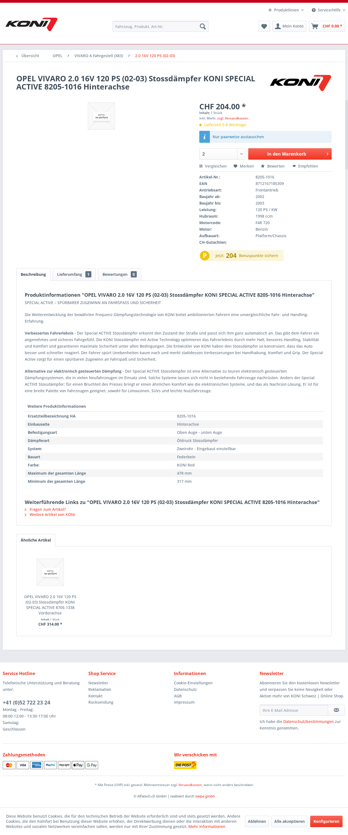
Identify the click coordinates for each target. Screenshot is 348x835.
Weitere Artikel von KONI (52, 514)
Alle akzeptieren (289, 821)
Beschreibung (33, 274)
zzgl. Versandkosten (232, 118)
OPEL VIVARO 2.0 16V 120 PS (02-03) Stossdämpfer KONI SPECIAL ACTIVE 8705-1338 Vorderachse (50, 605)
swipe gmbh (205, 796)
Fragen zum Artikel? (47, 509)
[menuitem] (161, 26)
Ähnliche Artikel (36, 540)
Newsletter (98, 682)
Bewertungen (118, 274)
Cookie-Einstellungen (193, 682)
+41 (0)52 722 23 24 (26, 702)
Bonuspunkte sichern (258, 255)
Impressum (184, 702)
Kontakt (95, 695)
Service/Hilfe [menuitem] (329, 10)
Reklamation (99, 689)
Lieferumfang (73, 274)
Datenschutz (185, 689)
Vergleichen (215, 166)
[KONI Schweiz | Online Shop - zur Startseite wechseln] (31, 24)
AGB (178, 695)
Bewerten (276, 166)
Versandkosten (190, 785)
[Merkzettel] (264, 26)
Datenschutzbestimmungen (308, 721)
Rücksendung (100, 702)
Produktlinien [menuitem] (286, 10)
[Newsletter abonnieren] (336, 710)
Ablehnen (257, 821)
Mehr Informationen (206, 826)
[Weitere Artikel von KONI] (300, 83)
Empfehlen (307, 166)
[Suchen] (203, 26)
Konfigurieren (326, 821)
